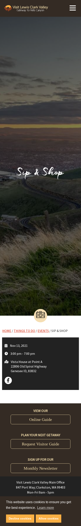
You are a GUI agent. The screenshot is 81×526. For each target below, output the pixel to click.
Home (6, 331)
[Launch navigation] (73, 7)
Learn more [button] (45, 507)
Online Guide (40, 419)
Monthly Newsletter (41, 468)
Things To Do (24, 331)
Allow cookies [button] (49, 518)
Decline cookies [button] (20, 518)
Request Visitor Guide (40, 444)
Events (43, 331)
